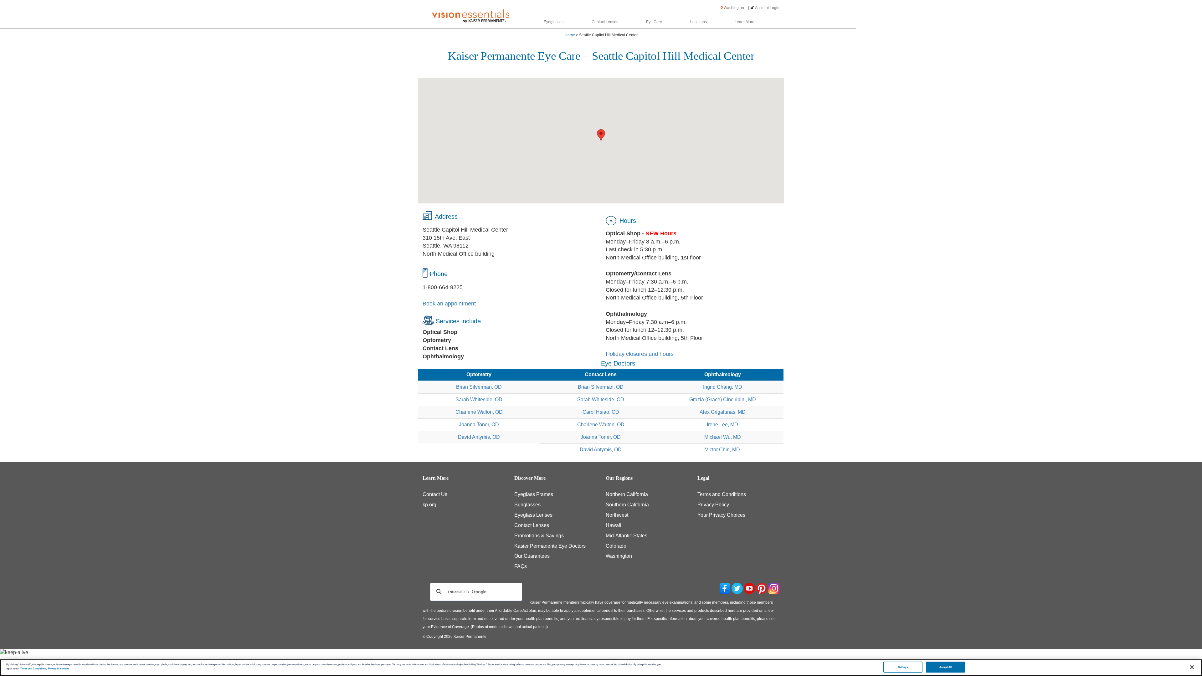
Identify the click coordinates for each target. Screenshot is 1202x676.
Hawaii (613, 525)
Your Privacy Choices (721, 515)
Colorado (616, 546)
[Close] (1192, 667)
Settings (903, 667)
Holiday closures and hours (640, 354)
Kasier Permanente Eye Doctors (550, 546)
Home (570, 35)
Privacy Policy (713, 504)
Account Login (767, 8)
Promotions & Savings (539, 535)
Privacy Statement (58, 668)
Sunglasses (527, 504)
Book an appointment (449, 303)
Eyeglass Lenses (533, 515)
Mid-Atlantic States (626, 535)
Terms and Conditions (721, 494)
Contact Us (435, 494)
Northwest (617, 515)
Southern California (627, 504)
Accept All (945, 667)
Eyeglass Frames (533, 494)
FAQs (520, 566)
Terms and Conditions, (33, 668)
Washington (736, 8)
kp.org (429, 504)
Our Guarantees (532, 556)
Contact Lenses (531, 525)
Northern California (627, 494)
